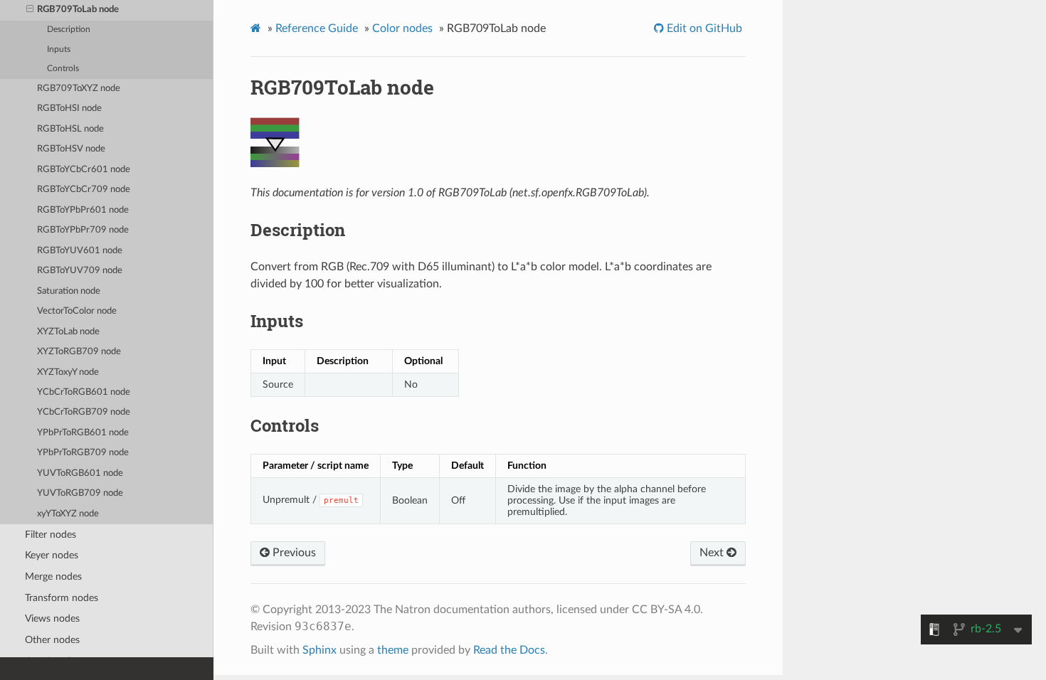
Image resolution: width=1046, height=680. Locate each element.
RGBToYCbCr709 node (83, 189)
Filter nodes (50, 534)
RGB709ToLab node (78, 9)
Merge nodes (53, 576)
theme (392, 650)
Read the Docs (509, 650)
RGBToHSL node (70, 129)
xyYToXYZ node (68, 514)
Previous (293, 552)
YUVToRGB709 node (80, 493)
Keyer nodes (51, 555)
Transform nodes (61, 598)
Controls (63, 69)
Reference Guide (316, 28)
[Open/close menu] (29, 10)
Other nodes (52, 639)
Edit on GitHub (703, 28)
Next (713, 552)
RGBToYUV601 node (79, 250)
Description (68, 29)
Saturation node (68, 291)
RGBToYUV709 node (79, 270)
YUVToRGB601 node (80, 473)
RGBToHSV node (71, 149)
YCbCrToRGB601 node (83, 392)
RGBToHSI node (69, 108)
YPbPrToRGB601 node (83, 432)
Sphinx (319, 650)
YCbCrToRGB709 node (83, 412)
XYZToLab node (68, 331)
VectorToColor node (77, 311)
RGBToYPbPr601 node (83, 210)
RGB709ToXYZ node (78, 88)
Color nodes (402, 28)
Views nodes (52, 618)
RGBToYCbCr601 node (83, 169)
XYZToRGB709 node (79, 351)
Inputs (58, 49)
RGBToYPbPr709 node (83, 230)
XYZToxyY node (68, 372)
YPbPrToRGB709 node (83, 452)
